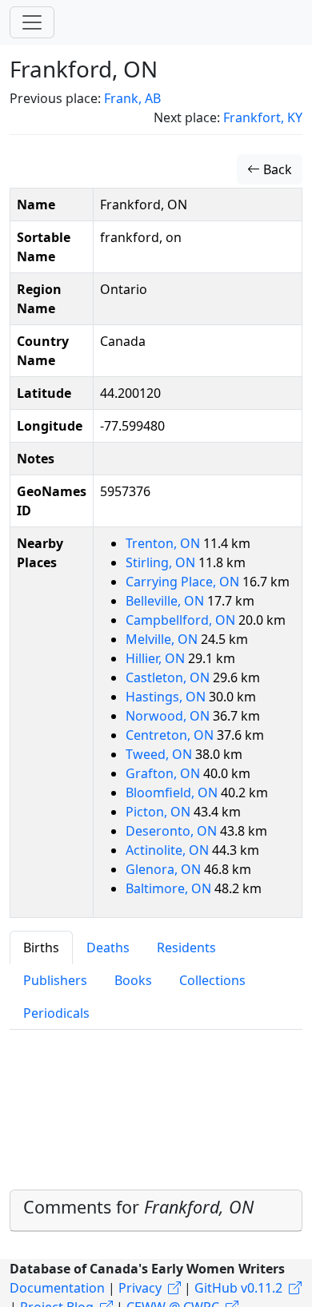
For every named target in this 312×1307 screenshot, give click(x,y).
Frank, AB (132, 98)
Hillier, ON (157, 658)
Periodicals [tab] (56, 1013)
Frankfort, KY (262, 117)
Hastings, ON (167, 696)
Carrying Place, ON (184, 581)
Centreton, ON (171, 735)
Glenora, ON (165, 869)
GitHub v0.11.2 (238, 1288)
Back (276, 169)
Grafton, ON (164, 773)
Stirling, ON (162, 562)
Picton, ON (160, 811)
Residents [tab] (186, 947)
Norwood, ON (169, 716)
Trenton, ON (164, 543)
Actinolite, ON (169, 850)
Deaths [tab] (108, 947)
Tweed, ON (160, 754)
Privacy (140, 1288)
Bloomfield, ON (173, 792)
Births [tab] (41, 947)
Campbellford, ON (182, 620)
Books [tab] (133, 980)
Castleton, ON (169, 677)
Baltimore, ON (170, 888)
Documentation (57, 1288)
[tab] (156, 1210)
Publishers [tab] (55, 980)
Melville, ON (163, 639)
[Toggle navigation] (32, 22)
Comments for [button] (138, 1206)
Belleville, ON (166, 601)
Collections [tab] (212, 980)
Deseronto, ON (173, 831)
